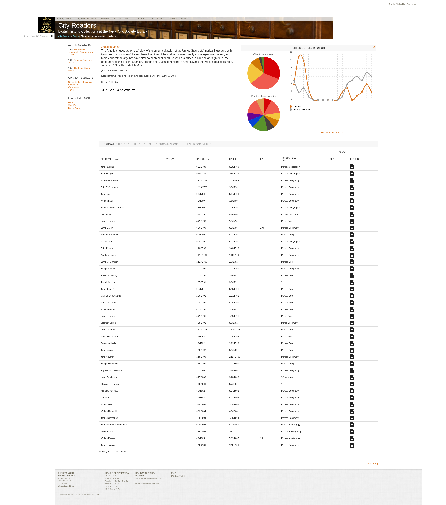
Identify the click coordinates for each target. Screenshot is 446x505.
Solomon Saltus (108, 323)
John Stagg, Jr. (108, 289)
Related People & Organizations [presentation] (156, 144)
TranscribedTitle (288, 159)
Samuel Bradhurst (109, 235)
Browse (105, 18)
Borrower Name (110, 159)
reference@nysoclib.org (66, 486)
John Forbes (107, 350)
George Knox (107, 431)
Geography (73, 87)
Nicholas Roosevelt (110, 391)
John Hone (106, 194)
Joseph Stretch (108, 268)
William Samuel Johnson (112, 207)
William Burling (108, 309)
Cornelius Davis (108, 343)
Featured (141, 18)
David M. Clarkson (109, 262)
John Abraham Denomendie (114, 425)
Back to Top (372, 464)
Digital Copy (74, 108)
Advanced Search (123, 18)
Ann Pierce (106, 397)
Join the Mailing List (397, 4)
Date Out (201, 159)
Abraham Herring (109, 255)
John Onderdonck (109, 418)
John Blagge (107, 173)
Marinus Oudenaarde (111, 296)
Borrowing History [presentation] (115, 144)
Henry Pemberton (109, 377)
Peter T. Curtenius (109, 187)
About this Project (179, 18)
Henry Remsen (108, 221)
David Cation (107, 228)
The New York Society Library (46, 25)
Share (109, 90)
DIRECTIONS (178, 476)
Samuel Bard (107, 214)
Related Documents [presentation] (197, 144)
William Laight (107, 201)
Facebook (417, 4)
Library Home (64, 18)
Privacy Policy (95, 494)
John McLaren (107, 357)
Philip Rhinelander (109, 336)
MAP (173, 473)
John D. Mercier (108, 445)
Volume (170, 159)
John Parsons (107, 167)
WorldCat (72, 105)
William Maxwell (108, 438)
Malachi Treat (107, 241)
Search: (343, 152)
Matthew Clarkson (109, 180)
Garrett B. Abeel (108, 330)
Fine (262, 159)
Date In (233, 159)
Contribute (127, 90)
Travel (71, 90)
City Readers (64, 36)
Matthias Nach (107, 404)
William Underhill (109, 411)
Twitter (421, 4)
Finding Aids (158, 18)
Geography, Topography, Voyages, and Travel (80, 52)
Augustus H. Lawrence (111, 370)
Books (76, 36)
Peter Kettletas (107, 248)
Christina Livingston (110, 384)
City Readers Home (86, 18)
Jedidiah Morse (110, 46)
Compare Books (333, 132)
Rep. (332, 159)
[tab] (115, 144)
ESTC (71, 102)
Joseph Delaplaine (110, 363)
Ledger (354, 159)
